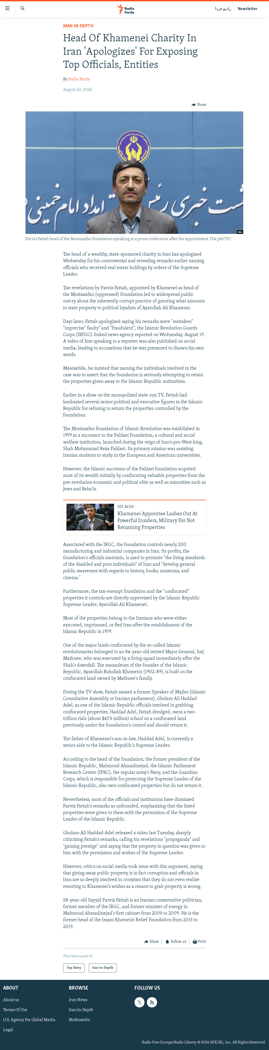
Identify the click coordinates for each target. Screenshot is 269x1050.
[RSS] (152, 1002)
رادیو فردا (223, 9)
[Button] (199, 104)
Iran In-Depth (78, 26)
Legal (8, 1030)
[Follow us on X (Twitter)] (139, 1002)
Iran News (78, 1000)
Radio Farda (79, 79)
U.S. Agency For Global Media (29, 1020)
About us (11, 1000)
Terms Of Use (15, 1010)
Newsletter (247, 9)
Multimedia (79, 1020)
